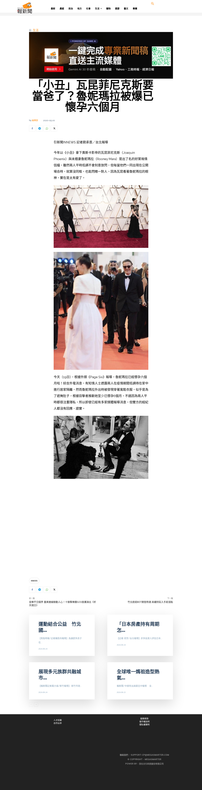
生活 (36, 30)
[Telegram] (39, 128)
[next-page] (36, 705)
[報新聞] (35, 8)
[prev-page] (31, 705)
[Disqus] (101, 528)
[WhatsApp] (47, 128)
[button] (152, 4)
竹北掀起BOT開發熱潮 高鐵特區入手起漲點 (150, 602)
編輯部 (35, 120)
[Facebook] (32, 128)
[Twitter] (54, 128)
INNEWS (34, 581)
